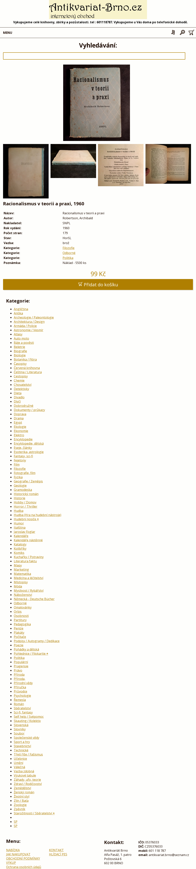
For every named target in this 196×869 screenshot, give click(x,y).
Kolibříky (20, 548)
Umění (18, 763)
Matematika (22, 574)
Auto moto (21, 338)
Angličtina (21, 309)
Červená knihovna (27, 368)
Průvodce (20, 691)
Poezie (18, 645)
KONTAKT (56, 850)
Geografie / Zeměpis (28, 481)
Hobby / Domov (25, 502)
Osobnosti (21, 616)
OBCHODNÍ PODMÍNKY (23, 858)
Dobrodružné (23, 406)
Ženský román (24, 792)
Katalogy (20, 544)
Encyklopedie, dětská (29, 443)
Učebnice (20, 759)
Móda (18, 586)
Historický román (26, 494)
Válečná (19, 767)
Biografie (20, 351)
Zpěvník (19, 809)
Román (19, 704)
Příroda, (19, 679)
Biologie (20, 355)
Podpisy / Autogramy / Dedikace (37, 641)
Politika (68, 258)
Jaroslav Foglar (24, 532)
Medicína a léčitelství (28, 578)
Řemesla (20, 700)
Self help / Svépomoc (29, 716)
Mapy (18, 565)
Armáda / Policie (25, 326)
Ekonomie (21, 431)
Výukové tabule (25, 775)
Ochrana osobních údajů (23, 867)
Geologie (20, 485)
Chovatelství (22, 385)
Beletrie (19, 347)
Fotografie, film (24, 473)
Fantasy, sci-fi (23, 456)
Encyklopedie (23, 439)
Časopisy (20, 364)
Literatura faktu (25, 561)
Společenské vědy (26, 737)
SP (15, 822)
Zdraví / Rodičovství (28, 784)
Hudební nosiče (25, 519)
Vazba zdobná (24, 771)
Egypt (18, 422)
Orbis (18, 611)
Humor (19, 523)
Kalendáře (21, 536)
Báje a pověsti (24, 343)
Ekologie (20, 427)
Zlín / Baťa (21, 801)
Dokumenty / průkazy (29, 410)
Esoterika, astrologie (29, 452)
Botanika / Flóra (25, 359)
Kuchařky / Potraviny (29, 557)
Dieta (17, 393)
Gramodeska (23, 490)
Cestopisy (21, 376)
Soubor (19, 733)
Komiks (19, 553)
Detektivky (21, 389)
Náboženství (23, 595)
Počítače (20, 637)
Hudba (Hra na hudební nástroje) (37, 515)
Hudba (18, 511)
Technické (21, 750)
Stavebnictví (22, 746)
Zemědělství (22, 788)
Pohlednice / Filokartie (30, 653)
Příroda (19, 674)
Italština (19, 527)
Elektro (19, 435)
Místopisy (21, 582)
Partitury (20, 620)
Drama (19, 418)
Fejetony (20, 460)
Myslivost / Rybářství (28, 590)
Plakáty (19, 632)
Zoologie (20, 805)
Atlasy (18, 334)
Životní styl (21, 796)
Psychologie (22, 695)
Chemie (19, 380)
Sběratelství (22, 708)
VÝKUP (11, 863)
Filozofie (68, 248)
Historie (19, 498)
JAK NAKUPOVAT (18, 854)
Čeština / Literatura (28, 372)
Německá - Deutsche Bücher (34, 599)
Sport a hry (22, 742)
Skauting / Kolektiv (27, 721)
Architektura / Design (29, 322)
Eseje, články (23, 448)
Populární (21, 662)
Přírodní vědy (23, 683)
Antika (18, 313)
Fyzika (18, 477)
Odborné (69, 253)
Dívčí (17, 401)
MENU (7, 33)
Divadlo (19, 397)
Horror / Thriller (25, 506)
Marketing (21, 569)
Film (17, 464)
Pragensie (21, 666)
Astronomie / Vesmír (28, 330)
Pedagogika (22, 624)
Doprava (20, 414)
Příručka (20, 687)
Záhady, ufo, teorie (27, 780)
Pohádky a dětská (26, 649)
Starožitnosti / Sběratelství (33, 813)
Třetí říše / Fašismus (28, 754)
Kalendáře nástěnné (28, 540)
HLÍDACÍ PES (58, 854)
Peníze (18, 628)
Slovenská (21, 725)
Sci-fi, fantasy (23, 712)
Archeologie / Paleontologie (34, 317)
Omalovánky (23, 607)
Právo (18, 670)
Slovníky (20, 729)
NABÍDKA (13, 850)
